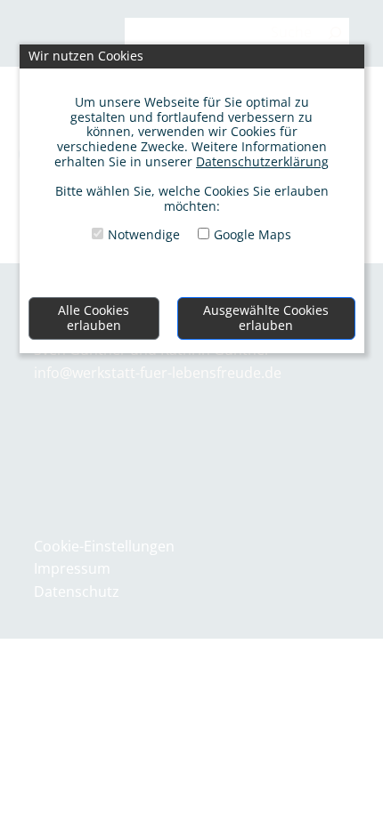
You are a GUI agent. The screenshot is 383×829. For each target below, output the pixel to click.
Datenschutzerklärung (262, 161)
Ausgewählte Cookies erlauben (266, 318)
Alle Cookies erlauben (93, 318)
